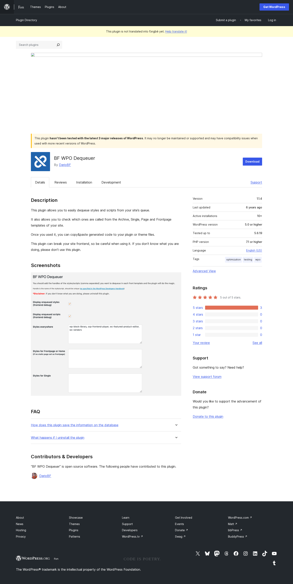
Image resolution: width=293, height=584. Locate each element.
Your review (201, 343)
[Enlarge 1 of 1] (176, 278)
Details (40, 182)
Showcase (76, 517)
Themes (74, 524)
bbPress (235, 530)
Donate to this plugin (208, 416)
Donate (181, 530)
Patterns (74, 536)
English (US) (254, 250)
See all (257, 343)
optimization (233, 259)
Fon (56, 558)
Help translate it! (176, 31)
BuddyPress (237, 536)
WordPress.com (240, 517)
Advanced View (204, 271)
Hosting (21, 530)
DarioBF (65, 165)
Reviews (60, 182)
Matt (232, 524)
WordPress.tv (132, 536)
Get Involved (183, 517)
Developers (130, 530)
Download (252, 161)
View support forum (207, 377)
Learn (125, 517)
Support (256, 182)
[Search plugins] (58, 45)
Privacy (21, 536)
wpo (258, 259)
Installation (84, 182)
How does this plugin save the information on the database (74, 425)
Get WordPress (274, 7)
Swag (180, 536)
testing (248, 259)
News (19, 524)
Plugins (73, 530)
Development (111, 182)
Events (179, 524)
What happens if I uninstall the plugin (57, 438)
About (20, 517)
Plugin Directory (26, 20)
